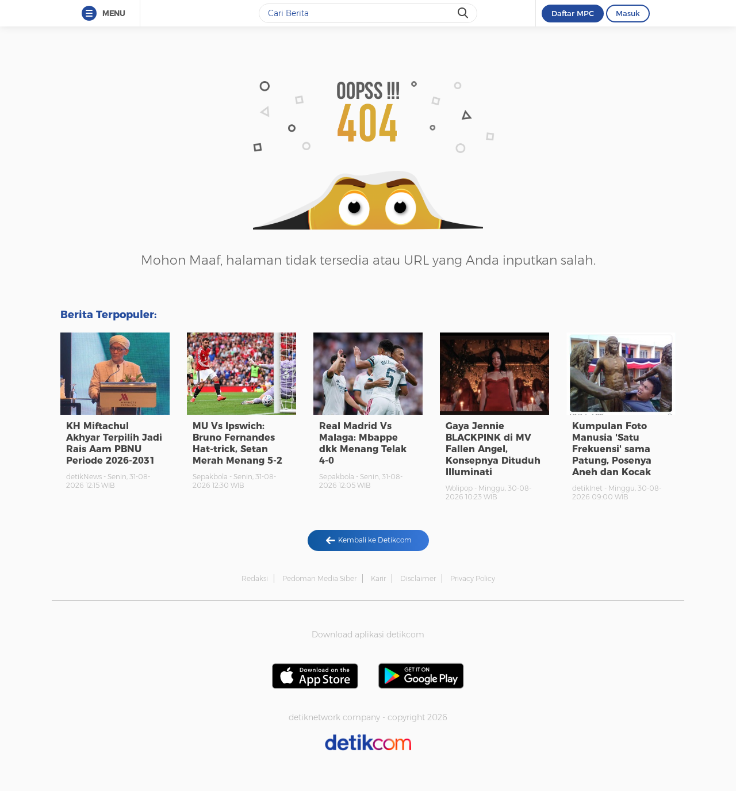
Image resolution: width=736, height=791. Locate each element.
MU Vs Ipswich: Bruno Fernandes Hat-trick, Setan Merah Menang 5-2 (237, 443)
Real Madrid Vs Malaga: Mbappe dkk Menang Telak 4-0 (363, 443)
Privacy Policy (472, 578)
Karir (378, 578)
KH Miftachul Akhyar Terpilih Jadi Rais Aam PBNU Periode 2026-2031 (114, 443)
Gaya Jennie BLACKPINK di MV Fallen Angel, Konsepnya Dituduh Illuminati (493, 449)
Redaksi (254, 578)
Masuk (628, 13)
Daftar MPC (572, 13)
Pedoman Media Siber (319, 578)
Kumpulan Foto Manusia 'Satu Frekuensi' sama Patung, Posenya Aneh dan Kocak (611, 449)
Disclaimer (418, 578)
